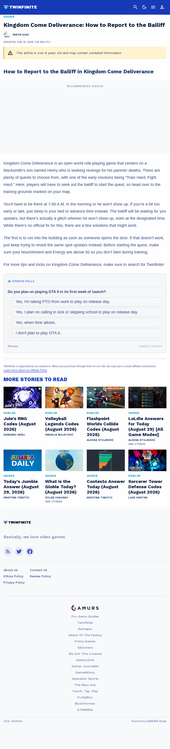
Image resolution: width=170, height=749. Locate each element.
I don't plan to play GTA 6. (38, 333)
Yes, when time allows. (36, 322)
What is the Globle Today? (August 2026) (61, 487)
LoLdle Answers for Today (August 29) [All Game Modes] (146, 426)
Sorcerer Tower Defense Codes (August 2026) (145, 487)
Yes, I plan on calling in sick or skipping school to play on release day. (77, 312)
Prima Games (85, 641)
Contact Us (38, 570)
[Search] (135, 7)
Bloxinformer (85, 703)
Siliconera (85, 647)
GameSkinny (85, 672)
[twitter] (18, 551)
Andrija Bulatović (59, 434)
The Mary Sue (85, 685)
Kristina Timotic (16, 497)
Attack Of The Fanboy (85, 635)
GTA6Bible (85, 709)
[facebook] (29, 551)
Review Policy (40, 576)
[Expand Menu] (153, 7)
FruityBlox (85, 697)
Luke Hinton (137, 497)
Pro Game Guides (85, 616)
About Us (11, 570)
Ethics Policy (13, 576)
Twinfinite (85, 622)
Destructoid (85, 660)
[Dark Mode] (144, 7)
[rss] (8, 551)
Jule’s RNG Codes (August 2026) (20, 424)
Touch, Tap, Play (85, 691)
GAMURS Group (156, 721)
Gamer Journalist (85, 666)
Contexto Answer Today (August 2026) (106, 487)
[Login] (162, 7)
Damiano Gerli (14, 434)
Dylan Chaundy (56, 497)
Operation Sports (85, 678)
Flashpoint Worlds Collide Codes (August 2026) (103, 426)
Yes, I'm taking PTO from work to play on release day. (63, 301)
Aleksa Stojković (100, 440)
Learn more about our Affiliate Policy (25, 370)
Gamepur (85, 629)
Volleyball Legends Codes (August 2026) (62, 424)
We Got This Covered (85, 653)
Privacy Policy (14, 582)
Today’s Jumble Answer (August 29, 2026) (21, 487)
